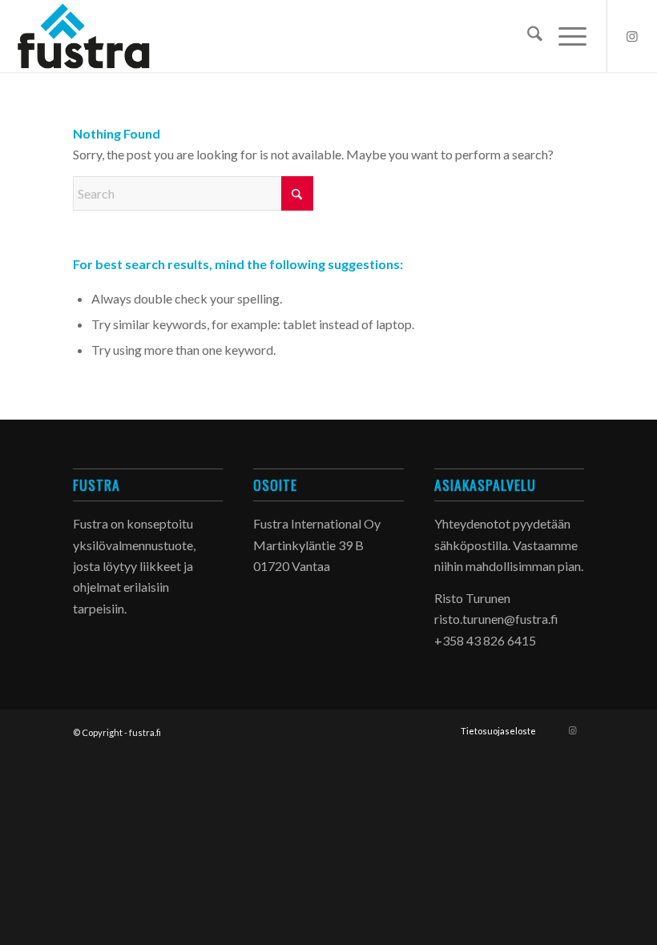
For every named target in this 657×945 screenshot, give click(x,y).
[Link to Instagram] (632, 36)
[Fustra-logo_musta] (91, 36)
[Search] (526, 36)
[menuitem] (526, 36)
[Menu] (564, 36)
